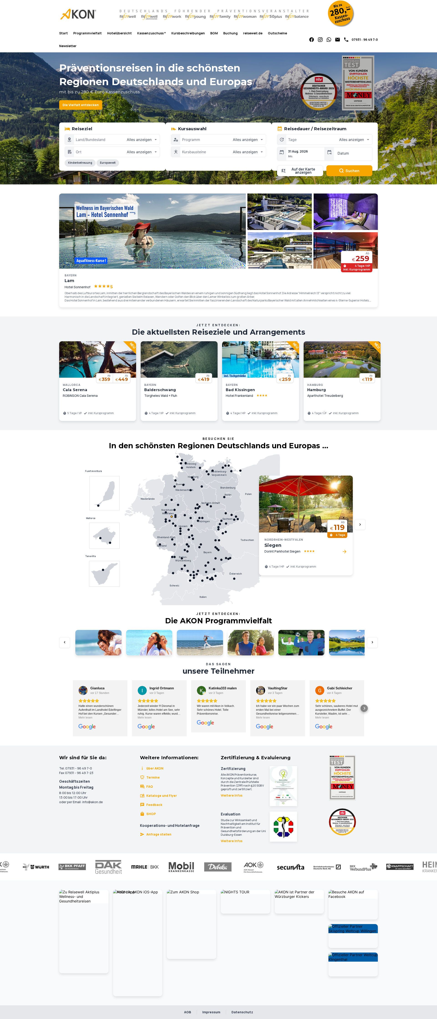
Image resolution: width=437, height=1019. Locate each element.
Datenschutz (242, 1012)
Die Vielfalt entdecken (81, 105)
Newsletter (67, 46)
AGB (187, 1012)
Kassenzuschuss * (151, 33)
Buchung (230, 33)
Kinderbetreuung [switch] (80, 163)
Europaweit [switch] (108, 163)
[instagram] (320, 39)
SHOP (151, 814)
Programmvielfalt (87, 33)
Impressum (211, 1012)
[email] (337, 39)
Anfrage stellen (158, 834)
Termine (153, 777)
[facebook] (311, 39)
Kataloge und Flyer (161, 795)
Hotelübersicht (119, 33)
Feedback (154, 804)
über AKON (154, 768)
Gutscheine (277, 33)
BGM (214, 33)
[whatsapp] (329, 39)
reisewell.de (252, 33)
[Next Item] (360, 524)
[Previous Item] (64, 642)
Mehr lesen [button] (85, 717)
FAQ (149, 786)
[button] (72, 708)
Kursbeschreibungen (188, 33)
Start (63, 33)
